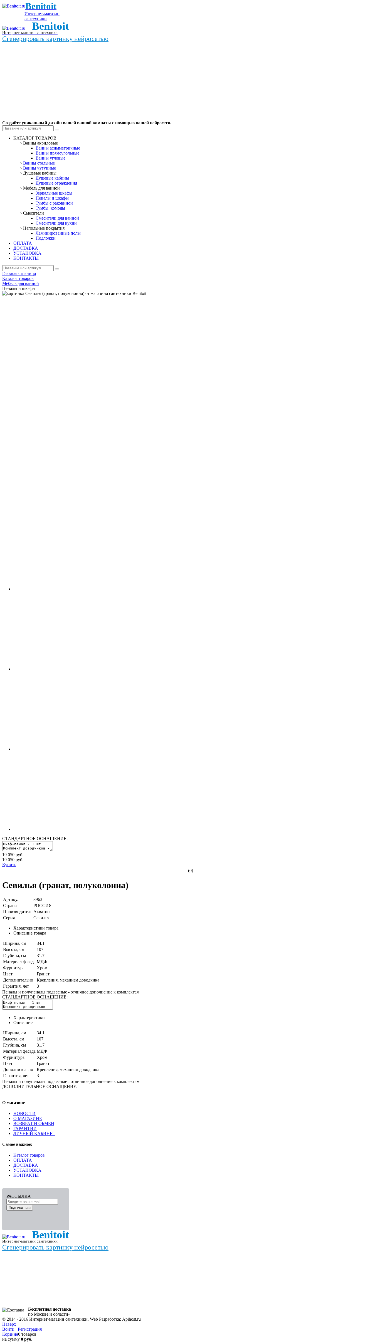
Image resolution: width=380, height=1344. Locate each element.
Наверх (9, 1324)
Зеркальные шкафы (54, 193)
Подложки (46, 238)
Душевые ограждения (56, 183)
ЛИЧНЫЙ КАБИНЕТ (34, 1133)
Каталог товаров (29, 1155)
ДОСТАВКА (25, 1165)
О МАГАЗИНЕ (27, 1118)
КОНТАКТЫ (26, 1175)
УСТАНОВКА (27, 1170)
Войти (8, 1329)
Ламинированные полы (58, 233)
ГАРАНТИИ (25, 1128)
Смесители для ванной (57, 218)
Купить (9, 864)
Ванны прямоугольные (57, 153)
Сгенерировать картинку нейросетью (55, 38)
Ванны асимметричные (58, 148)
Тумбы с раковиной (54, 203)
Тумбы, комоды (50, 208)
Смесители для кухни (56, 223)
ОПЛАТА (22, 1160)
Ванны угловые (50, 158)
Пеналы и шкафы (52, 198)
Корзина (10, 1334)
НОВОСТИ (24, 1113)
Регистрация (30, 1329)
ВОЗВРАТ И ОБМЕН (33, 1123)
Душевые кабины (52, 178)
